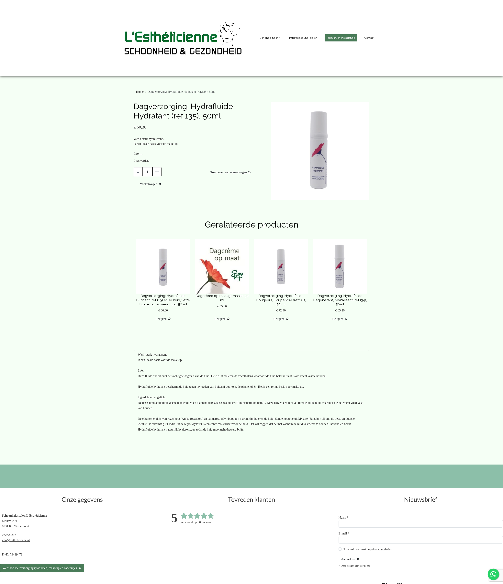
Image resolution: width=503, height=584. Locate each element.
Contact (369, 37)
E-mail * (344, 533)
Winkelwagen (148, 184)
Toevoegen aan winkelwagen (228, 172)
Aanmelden (348, 559)
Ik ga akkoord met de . (368, 549)
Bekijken (161, 318)
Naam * (343, 517)
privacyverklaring (381, 549)
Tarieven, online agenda (340, 37)
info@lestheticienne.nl (16, 540)
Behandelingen (269, 37)
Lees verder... (142, 160)
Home (140, 91)
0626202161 (10, 534)
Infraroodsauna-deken (303, 37)
